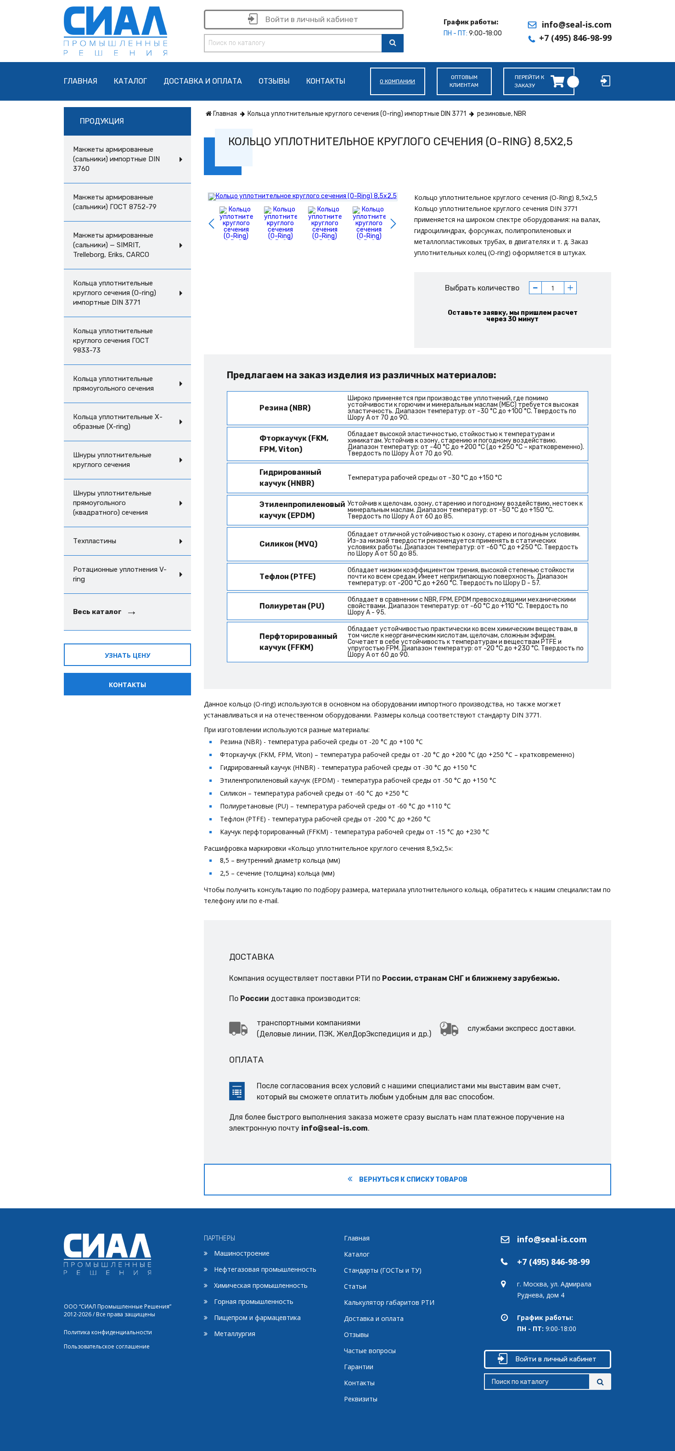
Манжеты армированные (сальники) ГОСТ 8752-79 (115, 202)
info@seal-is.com (577, 24)
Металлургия (234, 1333)
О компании (397, 81)
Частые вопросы (370, 1350)
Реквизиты (360, 1398)
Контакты (325, 81)
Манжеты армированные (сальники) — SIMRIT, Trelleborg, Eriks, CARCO (113, 245)
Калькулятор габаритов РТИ (389, 1302)
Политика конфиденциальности (108, 1332)
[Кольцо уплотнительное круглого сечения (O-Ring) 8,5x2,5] (303, 196)
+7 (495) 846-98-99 (575, 37)
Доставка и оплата (202, 81)
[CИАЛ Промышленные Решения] (115, 29)
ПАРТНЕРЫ (220, 1238)
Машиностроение (242, 1253)
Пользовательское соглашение (107, 1346)
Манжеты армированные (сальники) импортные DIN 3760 (116, 159)
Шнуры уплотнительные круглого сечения (112, 460)
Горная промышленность (253, 1301)
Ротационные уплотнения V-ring (120, 574)
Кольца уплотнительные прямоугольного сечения (113, 384)
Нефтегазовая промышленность (265, 1269)
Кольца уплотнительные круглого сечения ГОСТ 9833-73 (113, 340)
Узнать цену (127, 655)
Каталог (130, 81)
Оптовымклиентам (464, 81)
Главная (80, 81)
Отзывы (274, 81)
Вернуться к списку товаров (412, 1180)
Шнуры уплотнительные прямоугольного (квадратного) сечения (112, 503)
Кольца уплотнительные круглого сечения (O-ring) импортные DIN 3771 (114, 293)
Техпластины (94, 541)
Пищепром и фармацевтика (257, 1317)
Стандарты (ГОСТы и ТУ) (383, 1270)
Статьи (355, 1286)
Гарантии (358, 1366)
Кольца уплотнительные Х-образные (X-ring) (118, 422)
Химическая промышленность (261, 1285)
